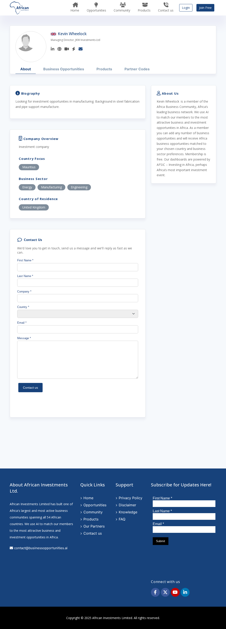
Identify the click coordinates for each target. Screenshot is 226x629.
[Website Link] (59, 49)
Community (122, 10)
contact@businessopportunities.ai (41, 548)
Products (144, 10)
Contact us (165, 10)
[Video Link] (66, 49)
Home (74, 10)
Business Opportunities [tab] (63, 69)
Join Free (205, 8)
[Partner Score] (73, 49)
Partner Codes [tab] (137, 69)
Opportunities (96, 10)
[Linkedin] (52, 49)
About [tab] (25, 69)
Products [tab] (104, 69)
